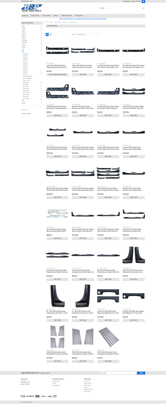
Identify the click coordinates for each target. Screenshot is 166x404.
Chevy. (23, 31)
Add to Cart (82, 74)
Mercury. (24, 38)
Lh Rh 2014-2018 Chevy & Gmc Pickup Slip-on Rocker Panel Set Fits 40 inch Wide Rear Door (57, 272)
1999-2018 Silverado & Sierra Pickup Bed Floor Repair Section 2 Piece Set (82, 354)
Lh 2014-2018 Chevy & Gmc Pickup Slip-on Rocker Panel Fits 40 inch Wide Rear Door (83, 272)
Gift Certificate (127, 1)
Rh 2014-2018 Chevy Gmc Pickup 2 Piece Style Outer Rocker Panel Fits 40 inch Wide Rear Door (83, 149)
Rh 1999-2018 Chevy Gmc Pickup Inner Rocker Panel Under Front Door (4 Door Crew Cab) (133, 67)
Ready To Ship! (35, 15)
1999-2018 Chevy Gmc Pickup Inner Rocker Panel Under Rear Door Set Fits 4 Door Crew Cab (57, 108)
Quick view (57, 61)
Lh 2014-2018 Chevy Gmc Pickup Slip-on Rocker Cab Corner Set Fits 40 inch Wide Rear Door (108, 231)
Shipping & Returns (66, 15)
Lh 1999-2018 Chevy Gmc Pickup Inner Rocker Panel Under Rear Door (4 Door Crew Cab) (108, 108)
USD (31, 1)
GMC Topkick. (26, 94)
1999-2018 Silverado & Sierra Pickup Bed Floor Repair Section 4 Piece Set (57, 354)
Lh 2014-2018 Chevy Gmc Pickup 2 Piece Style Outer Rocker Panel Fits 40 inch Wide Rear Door (108, 149)
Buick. (23, 26)
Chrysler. (24, 33)
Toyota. (24, 47)
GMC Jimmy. (25, 86)
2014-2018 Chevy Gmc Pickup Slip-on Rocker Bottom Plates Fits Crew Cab (56, 231)
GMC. (23, 51)
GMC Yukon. (26, 96)
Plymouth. (24, 42)
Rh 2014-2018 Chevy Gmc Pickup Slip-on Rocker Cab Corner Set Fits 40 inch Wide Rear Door (83, 231)
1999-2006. (25, 70)
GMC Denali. (25, 84)
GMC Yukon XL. (26, 98)
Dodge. (23, 35)
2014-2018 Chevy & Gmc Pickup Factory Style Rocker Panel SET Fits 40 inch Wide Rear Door (133, 108)
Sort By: (73, 34)
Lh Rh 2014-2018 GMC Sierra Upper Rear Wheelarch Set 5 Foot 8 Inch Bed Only (108, 313)
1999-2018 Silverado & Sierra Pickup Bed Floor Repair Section (108, 353)
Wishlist (54, 383)
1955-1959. (25, 58)
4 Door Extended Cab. (28, 78)
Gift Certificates (56, 381)
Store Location (46, 15)
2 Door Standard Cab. (28, 76)
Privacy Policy (79, 15)
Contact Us (25, 15)
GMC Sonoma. (26, 88)
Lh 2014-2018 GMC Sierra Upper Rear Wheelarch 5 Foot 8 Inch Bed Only (133, 313)
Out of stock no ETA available (57, 74)
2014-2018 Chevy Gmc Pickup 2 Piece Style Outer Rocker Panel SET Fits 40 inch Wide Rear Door (57, 149)
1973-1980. (25, 64)
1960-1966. (25, 60)
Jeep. (23, 100)
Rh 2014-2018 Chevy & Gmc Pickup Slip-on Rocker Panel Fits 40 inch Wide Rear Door (108, 272)
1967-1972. (25, 62)
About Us (55, 15)
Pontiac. (24, 45)
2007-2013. (25, 72)
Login (133, 1)
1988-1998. (25, 68)
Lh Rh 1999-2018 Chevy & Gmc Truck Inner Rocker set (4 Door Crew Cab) (82, 67)
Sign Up (139, 1)
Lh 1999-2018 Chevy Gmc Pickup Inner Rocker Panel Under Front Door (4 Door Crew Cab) (108, 67)
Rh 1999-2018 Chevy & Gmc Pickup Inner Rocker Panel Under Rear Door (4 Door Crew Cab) (83, 108)
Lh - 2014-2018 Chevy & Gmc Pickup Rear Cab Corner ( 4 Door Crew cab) (82, 313)
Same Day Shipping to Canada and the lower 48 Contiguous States (83, 19)
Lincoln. (24, 103)
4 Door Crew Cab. (27, 80)
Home (47, 22)
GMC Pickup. (26, 53)
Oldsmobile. (25, 40)
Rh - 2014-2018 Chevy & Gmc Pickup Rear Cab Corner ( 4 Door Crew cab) (57, 313)
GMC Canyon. (26, 82)
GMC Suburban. (26, 92)
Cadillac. (24, 28)
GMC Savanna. (26, 90)
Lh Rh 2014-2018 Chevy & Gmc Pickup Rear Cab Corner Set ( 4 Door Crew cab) (133, 272)
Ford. (23, 49)
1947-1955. (25, 55)
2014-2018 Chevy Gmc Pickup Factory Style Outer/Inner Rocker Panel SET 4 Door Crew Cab (108, 190)
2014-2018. (25, 74)
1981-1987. (25, 66)
